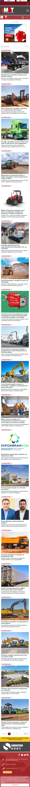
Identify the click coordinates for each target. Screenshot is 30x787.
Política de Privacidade (12, 778)
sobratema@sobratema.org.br (12, 768)
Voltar (26, 46)
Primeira (5, 733)
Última (25, 733)
